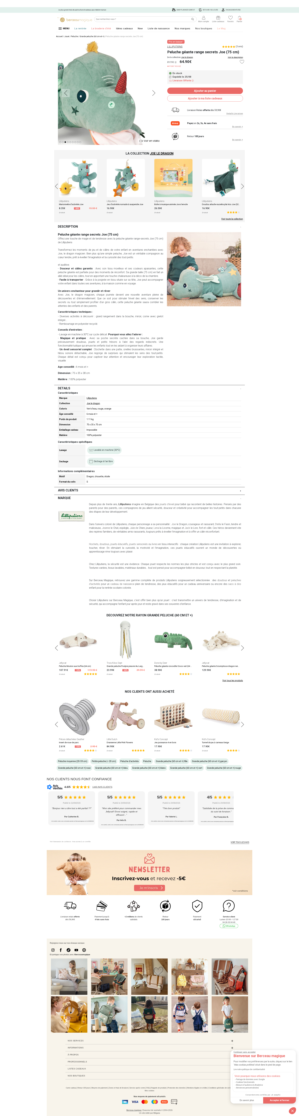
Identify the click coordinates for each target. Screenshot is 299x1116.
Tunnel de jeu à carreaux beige (215, 742)
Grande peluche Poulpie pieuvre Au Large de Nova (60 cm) (133, 666)
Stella (218, 524)
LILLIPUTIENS (175, 46)
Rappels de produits (158, 1088)
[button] (292, 1110)
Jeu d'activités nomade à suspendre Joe (125, 204)
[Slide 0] (60, 142)
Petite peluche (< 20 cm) (104, 761)
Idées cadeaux (124, 28)
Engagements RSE (233, 10)
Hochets (93, 544)
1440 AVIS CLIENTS (102, 787)
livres (155, 544)
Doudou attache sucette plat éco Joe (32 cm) (222, 204)
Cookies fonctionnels (245, 1082)
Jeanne (106, 527)
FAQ (148, 1088)
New (140, 28)
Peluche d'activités (129, 761)
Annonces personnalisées (247, 1088)
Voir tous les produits (232, 680)
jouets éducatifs (119, 544)
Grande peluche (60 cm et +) (92, 36)
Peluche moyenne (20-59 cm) (72, 761)
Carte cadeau (71, 1088)
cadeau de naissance (122, 584)
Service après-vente (137, 1088)
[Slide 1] (63, 142)
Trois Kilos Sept (114, 663)
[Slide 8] (80, 142)
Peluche (74, 36)
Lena (156, 527)
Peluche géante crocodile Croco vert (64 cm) (174, 666)
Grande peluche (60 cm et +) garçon (209, 761)
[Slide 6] (75, 142)
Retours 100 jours (210, 10)
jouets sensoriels (138, 544)
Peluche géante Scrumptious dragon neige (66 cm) (224, 666)
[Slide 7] (77, 142)
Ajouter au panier (205, 90)
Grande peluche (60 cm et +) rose (74, 768)
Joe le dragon (187, 57)
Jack (187, 527)
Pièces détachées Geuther (71, 739)
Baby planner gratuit (185, 10)
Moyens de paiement (99, 1088)
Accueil (59, 36)
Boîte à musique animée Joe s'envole (171, 204)
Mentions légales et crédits (197, 1088)
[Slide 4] (70, 142)
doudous (104, 544)
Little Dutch (112, 739)
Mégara (156, 1113)
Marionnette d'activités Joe (71, 204)
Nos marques (182, 28)
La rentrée (80, 28)
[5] (233, 212)
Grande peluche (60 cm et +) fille (171, 761)
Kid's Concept (161, 739)
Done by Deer (160, 663)
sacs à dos (234, 584)
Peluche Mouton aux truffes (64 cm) (75, 666)
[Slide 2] (65, 142)
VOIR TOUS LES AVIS (240, 842)
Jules (133, 527)
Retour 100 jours (84, 1088)
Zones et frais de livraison (118, 1088)
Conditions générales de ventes (220, 1088)
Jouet (66, 36)
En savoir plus (247, 1100)
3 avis (239, 46)
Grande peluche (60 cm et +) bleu (111, 768)
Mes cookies (149, 1091)
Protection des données (177, 1088)
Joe (173, 524)
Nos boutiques (203, 28)
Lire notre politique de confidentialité (249, 1069)
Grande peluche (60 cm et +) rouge (224, 768)
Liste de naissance (159, 28)
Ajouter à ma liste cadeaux (205, 98)
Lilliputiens (64, 201)
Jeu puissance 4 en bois (165, 742)
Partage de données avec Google (250, 1079)
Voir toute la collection (232, 219)
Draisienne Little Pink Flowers (120, 742)
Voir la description (235, 57)
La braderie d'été (101, 28)
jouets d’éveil (167, 504)
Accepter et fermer (279, 1100)
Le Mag (221, 28)
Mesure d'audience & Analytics (249, 1085)
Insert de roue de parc (69, 742)
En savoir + (237, 126)
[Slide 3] (68, 142)
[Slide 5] (73, 142)
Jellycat (62, 663)
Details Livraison (234, 113)
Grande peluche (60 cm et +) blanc (149, 768)
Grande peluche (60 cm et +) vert (186, 768)
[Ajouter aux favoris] (242, 62)
